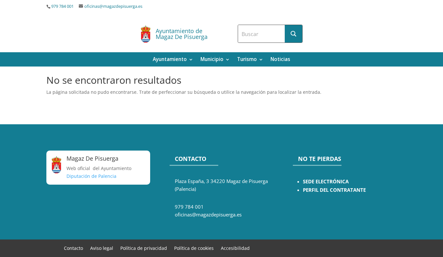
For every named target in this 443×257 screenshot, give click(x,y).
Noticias (280, 60)
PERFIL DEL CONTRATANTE (334, 190)
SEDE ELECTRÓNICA (326, 181)
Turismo (247, 60)
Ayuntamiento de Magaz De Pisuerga (182, 34)
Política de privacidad (143, 248)
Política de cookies (194, 248)
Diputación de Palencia (91, 176)
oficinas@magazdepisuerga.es (113, 6)
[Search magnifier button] (293, 34)
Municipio (211, 60)
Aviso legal (101, 248)
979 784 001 (62, 6)
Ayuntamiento (170, 60)
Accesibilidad (235, 248)
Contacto (73, 248)
